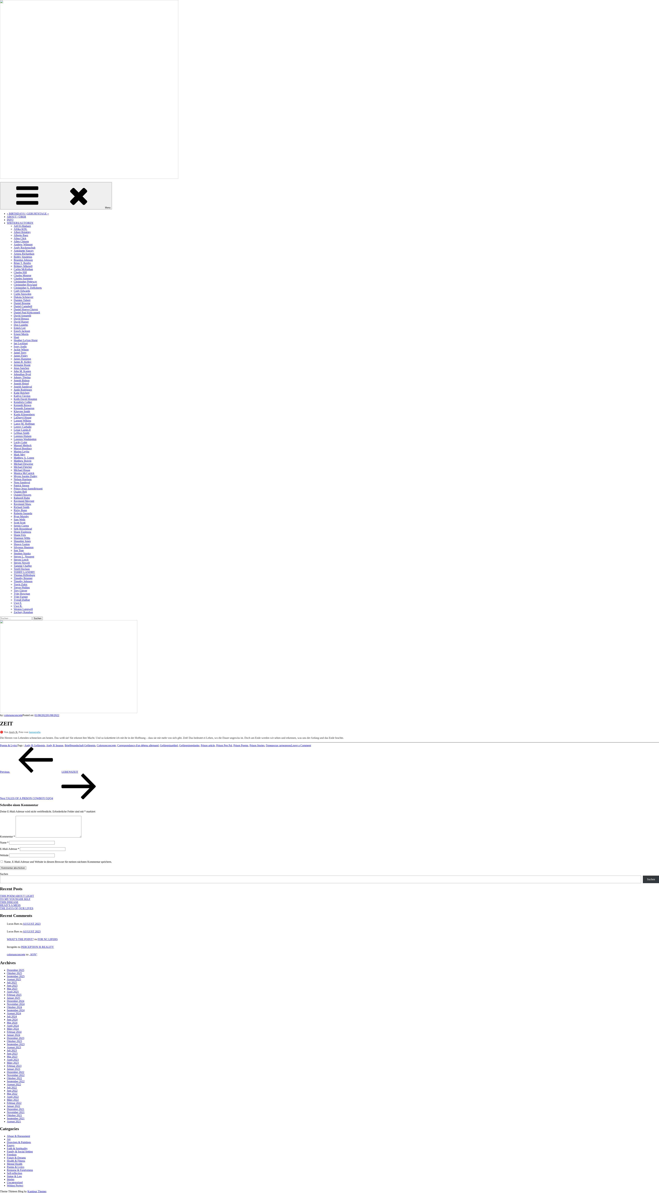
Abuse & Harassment (18, 1136)
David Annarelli (22, 315)
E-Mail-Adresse (9, 848)
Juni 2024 (12, 1019)
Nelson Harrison (23, 479)
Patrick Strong (21, 485)
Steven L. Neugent (24, 556)
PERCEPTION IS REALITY (37, 946)
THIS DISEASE (9, 902)
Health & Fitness (16, 1160)
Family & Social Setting (20, 1151)
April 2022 (13, 1096)
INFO (10, 219)
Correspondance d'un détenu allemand (138, 745)
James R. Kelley (22, 361)
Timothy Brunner (23, 578)
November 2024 (16, 1004)
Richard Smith (21, 507)
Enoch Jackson (22, 331)
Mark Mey (19, 454)
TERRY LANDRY (24, 572)
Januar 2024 (13, 1035)
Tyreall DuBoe (22, 599)
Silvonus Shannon (23, 547)
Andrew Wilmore (23, 244)
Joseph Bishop (22, 380)
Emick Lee (20, 327)
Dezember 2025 (15, 970)
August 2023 (14, 1047)
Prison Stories (257, 745)
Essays (10, 1145)
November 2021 (16, 1112)
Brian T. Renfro (22, 263)
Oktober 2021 (14, 1115)
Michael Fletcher (23, 467)
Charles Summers (23, 278)
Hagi (16, 337)
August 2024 (14, 1013)
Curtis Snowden (22, 293)
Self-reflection (14, 1173)
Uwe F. (18, 602)
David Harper (21, 321)
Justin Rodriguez (23, 389)
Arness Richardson (24, 253)
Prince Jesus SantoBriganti (28, 488)
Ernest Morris (21, 334)
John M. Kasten (22, 371)
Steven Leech (21, 559)
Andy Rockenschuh (24, 247)
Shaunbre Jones (22, 541)
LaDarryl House (22, 417)
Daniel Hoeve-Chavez (26, 309)
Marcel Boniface (23, 448)
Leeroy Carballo (22, 426)
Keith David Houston (25, 399)
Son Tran (19, 550)
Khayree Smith (22, 411)
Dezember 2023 (15, 1038)
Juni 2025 (12, 985)
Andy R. (13, 732)
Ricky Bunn (20, 510)
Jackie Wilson (21, 349)
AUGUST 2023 (32, 923)
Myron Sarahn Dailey (25, 476)
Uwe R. (18, 606)
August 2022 (14, 1084)
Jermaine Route (22, 365)
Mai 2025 (12, 988)
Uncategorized (15, 1182)
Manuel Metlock (23, 445)
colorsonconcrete (13, 715)
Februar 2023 (14, 1065)
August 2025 (14, 979)
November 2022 (16, 1075)
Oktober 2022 (14, 1078)
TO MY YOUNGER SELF (15, 899)
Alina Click (20, 238)
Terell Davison (22, 568)
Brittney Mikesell (23, 266)
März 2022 (13, 1099)
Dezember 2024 (15, 1001)
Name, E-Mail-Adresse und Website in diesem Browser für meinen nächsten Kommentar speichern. (58, 861)
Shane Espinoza (22, 531)
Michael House (22, 470)
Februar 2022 (14, 1103)
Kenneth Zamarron (24, 408)
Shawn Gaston (22, 544)
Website (4, 855)
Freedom (11, 1154)
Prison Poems (240, 745)
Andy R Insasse (54, 745)
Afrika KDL (20, 229)
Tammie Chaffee (23, 565)
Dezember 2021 (15, 1109)
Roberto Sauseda (23, 513)
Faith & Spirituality (17, 1148)
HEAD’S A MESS (10, 905)
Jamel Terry (20, 352)
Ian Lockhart (21, 343)
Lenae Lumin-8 (22, 429)
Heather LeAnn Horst (25, 340)
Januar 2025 (13, 997)
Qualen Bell (20, 491)
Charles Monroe (22, 275)
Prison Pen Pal (224, 745)
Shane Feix (20, 535)
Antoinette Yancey (24, 250)
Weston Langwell (23, 609)
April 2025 (13, 991)
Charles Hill (20, 272)
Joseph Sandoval (23, 386)
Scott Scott (19, 522)
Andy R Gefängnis (34, 745)
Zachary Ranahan (23, 612)
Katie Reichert (21, 392)
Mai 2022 (12, 1093)
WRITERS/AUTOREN (20, 222)
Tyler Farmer (21, 596)
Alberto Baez (21, 235)
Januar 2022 (13, 1106)
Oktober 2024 (14, 1007)
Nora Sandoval (22, 482)
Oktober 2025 (14, 973)
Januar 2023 (13, 1069)
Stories (10, 1179)
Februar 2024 (14, 1031)
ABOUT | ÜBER (16, 216)
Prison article (208, 745)
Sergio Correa (21, 525)
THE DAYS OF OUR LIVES (16, 908)
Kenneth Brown (22, 405)
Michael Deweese (23, 463)
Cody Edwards (22, 290)
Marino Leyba (21, 451)
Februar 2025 (14, 994)
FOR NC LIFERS (48, 939)
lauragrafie (35, 732)
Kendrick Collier (23, 402)
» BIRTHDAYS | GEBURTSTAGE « (28, 213)
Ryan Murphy (21, 516)
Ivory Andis (20, 346)
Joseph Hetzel (21, 383)
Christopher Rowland (25, 284)
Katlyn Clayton (22, 395)
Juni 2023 (12, 1053)
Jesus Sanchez (21, 368)
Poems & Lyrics (8, 745)
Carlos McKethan (23, 269)
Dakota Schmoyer (23, 297)
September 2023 (16, 1044)
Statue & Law (14, 1176)
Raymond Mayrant (24, 501)
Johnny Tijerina (22, 377)
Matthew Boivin (22, 460)
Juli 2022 (12, 1087)
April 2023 (13, 1059)
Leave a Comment (301, 745)
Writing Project (15, 1185)
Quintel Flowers (22, 494)
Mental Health (14, 1163)
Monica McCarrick (24, 473)
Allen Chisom (21, 241)
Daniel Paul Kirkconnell (27, 312)
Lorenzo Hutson (22, 436)
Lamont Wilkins (22, 420)
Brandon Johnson (23, 260)
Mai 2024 (12, 1022)
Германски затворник (278, 745)
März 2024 (13, 1028)
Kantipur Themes (36, 1191)
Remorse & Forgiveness (20, 1170)
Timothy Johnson (23, 581)
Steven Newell (22, 562)
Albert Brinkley (22, 232)
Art (8, 1139)
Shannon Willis (22, 538)
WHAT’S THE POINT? (20, 939)
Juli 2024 (12, 1016)
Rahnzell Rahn (22, 497)
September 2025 (16, 976)
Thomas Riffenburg (24, 575)
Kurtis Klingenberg (24, 414)
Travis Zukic (20, 584)
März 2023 (13, 1062)
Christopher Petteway (25, 281)
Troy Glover (20, 590)
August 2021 (14, 1121)
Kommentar (7, 836)
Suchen (4, 874)
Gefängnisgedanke (189, 745)
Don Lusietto (21, 324)
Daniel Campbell (23, 306)
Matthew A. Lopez (24, 457)
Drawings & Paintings (19, 1142)
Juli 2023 (12, 1050)
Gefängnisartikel (169, 745)
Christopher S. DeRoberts (28, 287)
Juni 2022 (12, 1090)
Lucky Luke (20, 442)
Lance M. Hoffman (24, 423)
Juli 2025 (12, 982)
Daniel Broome (22, 303)
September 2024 (16, 1010)
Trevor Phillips (22, 587)
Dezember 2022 (15, 1072)
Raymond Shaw (22, 504)
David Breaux (21, 318)
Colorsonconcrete (106, 745)
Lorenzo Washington (25, 439)
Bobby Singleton (23, 256)
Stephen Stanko (22, 553)
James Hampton (22, 358)
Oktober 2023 (14, 1041)
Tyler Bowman (22, 593)
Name (4, 842)
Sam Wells (19, 519)
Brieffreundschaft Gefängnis (80, 745)
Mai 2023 (12, 1056)
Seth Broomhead (23, 528)
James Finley (21, 355)
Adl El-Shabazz (22, 226)
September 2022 (16, 1081)
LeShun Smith (21, 433)
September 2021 (16, 1118)
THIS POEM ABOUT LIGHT (17, 895)
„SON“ (33, 954)
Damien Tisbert (22, 300)
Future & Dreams (16, 1157)
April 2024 (13, 1025)
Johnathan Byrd (22, 374)
